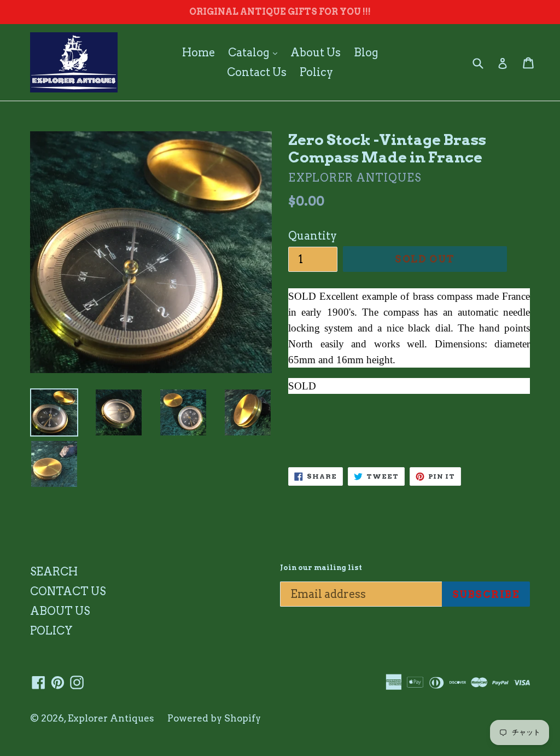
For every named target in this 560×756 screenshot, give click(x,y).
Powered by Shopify (214, 718)
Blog (366, 52)
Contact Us (257, 72)
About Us (315, 52)
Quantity (312, 235)
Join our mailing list (321, 567)
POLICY (51, 630)
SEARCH (54, 571)
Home (198, 52)
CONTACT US (68, 591)
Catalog (255, 52)
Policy (316, 72)
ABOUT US (60, 611)
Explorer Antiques (111, 718)
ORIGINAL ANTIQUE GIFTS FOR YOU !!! (280, 12)
